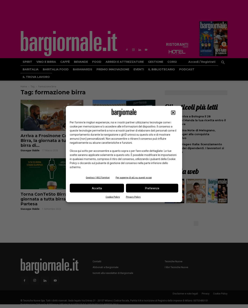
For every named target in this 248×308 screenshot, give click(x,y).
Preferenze (152, 188)
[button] (173, 113)
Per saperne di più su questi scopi (134, 177)
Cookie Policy (113, 197)
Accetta (97, 188)
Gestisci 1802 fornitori (98, 177)
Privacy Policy (133, 197)
